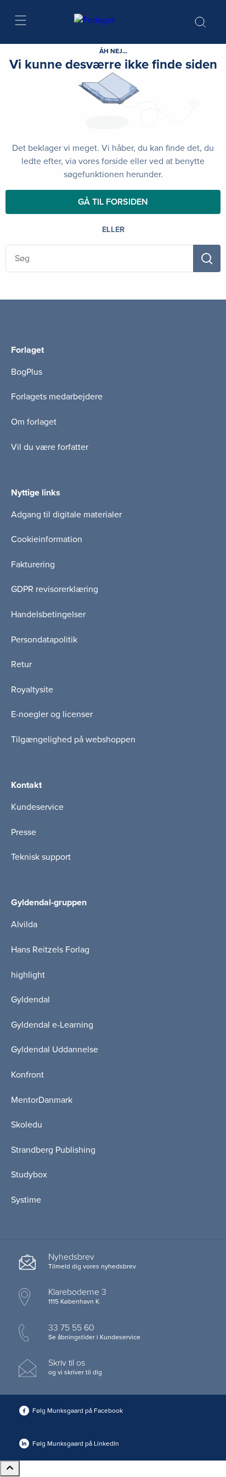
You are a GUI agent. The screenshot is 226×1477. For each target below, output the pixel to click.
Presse (23, 832)
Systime (26, 1199)
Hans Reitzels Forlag (50, 949)
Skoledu (26, 1124)
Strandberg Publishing (53, 1150)
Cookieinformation (46, 539)
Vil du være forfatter (49, 447)
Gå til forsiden (113, 201)
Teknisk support (41, 857)
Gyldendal (30, 999)
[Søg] (207, 258)
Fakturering (33, 564)
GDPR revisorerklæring (54, 589)
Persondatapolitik (44, 639)
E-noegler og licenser (52, 714)
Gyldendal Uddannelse (54, 1049)
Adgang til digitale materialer (66, 514)
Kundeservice (37, 807)
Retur (21, 664)
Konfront (27, 1074)
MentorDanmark (41, 1100)
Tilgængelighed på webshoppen (73, 739)
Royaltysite (32, 689)
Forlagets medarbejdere (57, 396)
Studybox (29, 1174)
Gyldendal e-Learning (52, 1024)
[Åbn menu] (20, 22)
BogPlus (26, 372)
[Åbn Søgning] (200, 22)
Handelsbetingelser (48, 614)
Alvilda (24, 924)
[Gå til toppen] (10, 1468)
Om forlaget (33, 421)
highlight (28, 974)
